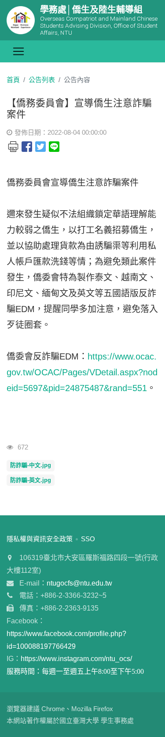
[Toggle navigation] (18, 51)
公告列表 (42, 79)
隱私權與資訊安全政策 (40, 539)
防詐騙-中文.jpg (30, 465)
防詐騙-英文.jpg (30, 480)
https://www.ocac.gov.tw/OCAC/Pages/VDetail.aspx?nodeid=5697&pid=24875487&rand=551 (82, 372)
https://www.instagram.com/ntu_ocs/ (76, 658)
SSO (88, 539)
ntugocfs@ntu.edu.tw (79, 583)
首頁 (13, 79)
